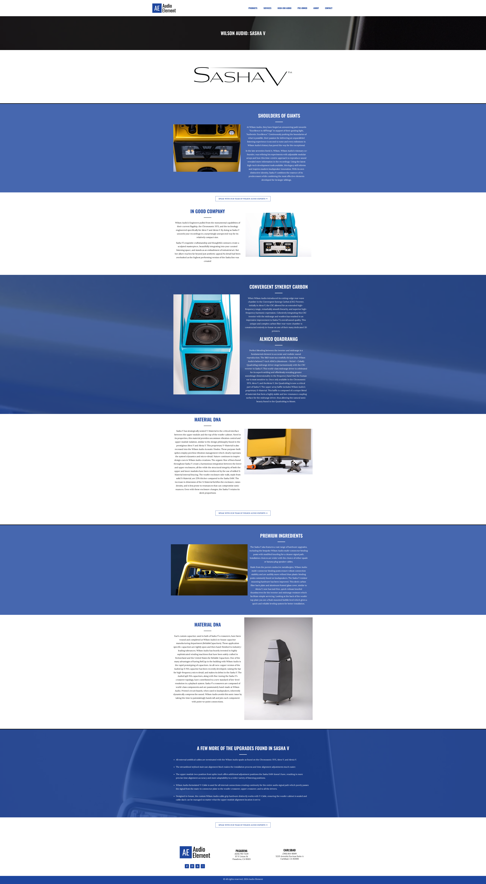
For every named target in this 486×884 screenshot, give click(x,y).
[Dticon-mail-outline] (203, 866)
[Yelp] (197, 866)
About (316, 8)
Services (267, 8)
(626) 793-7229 (241, 853)
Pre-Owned (302, 8)
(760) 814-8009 (290, 853)
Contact (328, 8)
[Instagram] (192, 866)
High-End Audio (284, 8)
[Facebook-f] (187, 866)
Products (252, 8)
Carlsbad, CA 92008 (289, 858)
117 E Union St (241, 856)
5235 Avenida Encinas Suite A (289, 856)
